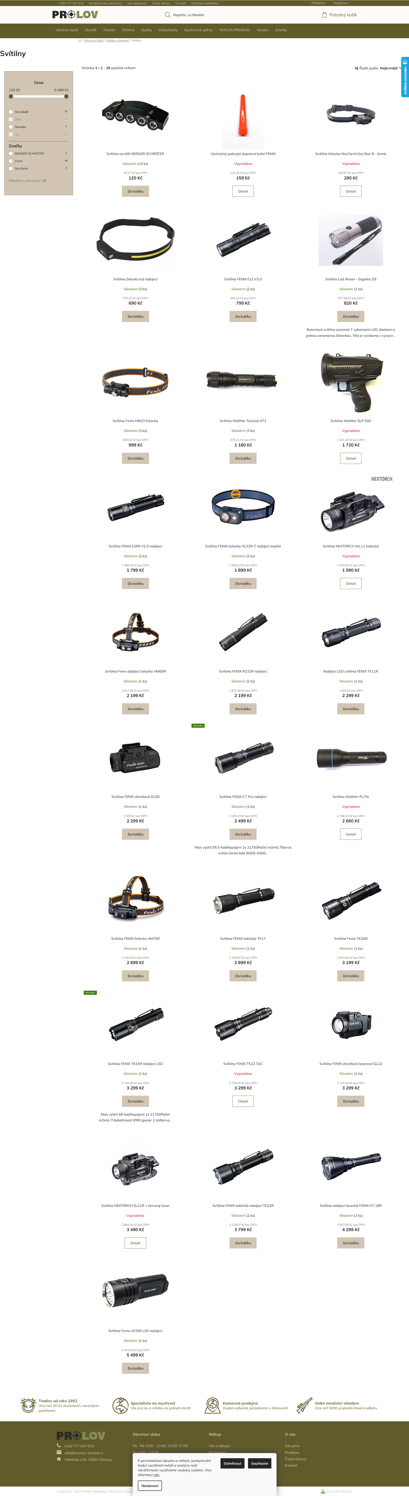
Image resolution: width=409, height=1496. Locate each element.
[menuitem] (66, 30)
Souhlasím (259, 1463)
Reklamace (218, 1452)
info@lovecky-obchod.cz (105, 3)
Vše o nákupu (219, 1446)
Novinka (41, 127)
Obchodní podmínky (204, 3)
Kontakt (180, 3)
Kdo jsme (292, 1446)
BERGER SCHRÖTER (41, 153)
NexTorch (41, 168)
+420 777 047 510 (71, 3)
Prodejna (292, 1452)
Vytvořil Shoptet (340, 1491)
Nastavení (149, 1486)
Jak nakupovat (137, 3)
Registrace (340, 3)
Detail (243, 191)
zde (156, 1475)
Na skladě (41, 112)
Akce (41, 119)
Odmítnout (232, 1463)
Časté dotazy (161, 3)
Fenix (41, 161)
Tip (41, 134)
